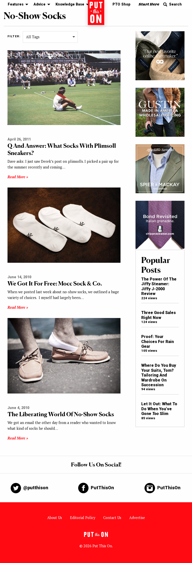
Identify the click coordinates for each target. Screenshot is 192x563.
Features (16, 4)
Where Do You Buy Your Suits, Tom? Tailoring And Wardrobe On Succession (158, 375)
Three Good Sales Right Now (158, 315)
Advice (40, 4)
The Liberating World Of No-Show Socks (61, 414)
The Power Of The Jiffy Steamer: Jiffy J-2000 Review (158, 286)
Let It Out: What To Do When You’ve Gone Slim (159, 409)
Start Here (148, 4)
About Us (54, 517)
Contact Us (112, 517)
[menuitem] (17, 4)
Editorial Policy (82, 517)
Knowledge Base (70, 4)
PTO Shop (121, 4)
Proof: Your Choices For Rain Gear (157, 341)
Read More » (18, 176)
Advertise (137, 517)
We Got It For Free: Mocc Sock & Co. (55, 283)
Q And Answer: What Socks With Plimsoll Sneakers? (62, 149)
